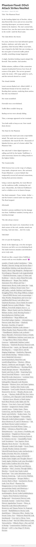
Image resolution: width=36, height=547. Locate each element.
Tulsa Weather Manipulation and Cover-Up (16, 298)
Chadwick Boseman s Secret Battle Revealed (17, 303)
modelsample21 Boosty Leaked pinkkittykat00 (17, 493)
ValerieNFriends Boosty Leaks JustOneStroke (17, 451)
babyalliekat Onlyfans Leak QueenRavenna (16, 268)
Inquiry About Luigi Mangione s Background (17, 270)
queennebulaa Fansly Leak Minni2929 (15, 488)
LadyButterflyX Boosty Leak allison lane (15, 300)
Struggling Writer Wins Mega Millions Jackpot (17, 293)
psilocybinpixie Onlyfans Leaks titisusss (15, 327)
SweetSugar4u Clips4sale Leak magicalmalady (17, 273)
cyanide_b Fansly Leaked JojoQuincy (14, 263)
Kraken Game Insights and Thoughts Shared (17, 459)
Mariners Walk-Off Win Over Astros (21, 394)
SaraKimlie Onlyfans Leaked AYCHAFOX (15, 456)
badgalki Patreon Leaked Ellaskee (13, 305)
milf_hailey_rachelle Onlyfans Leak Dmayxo (17, 290)
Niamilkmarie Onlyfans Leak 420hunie (16, 332)
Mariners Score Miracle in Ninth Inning (16, 399)
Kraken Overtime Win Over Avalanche (15, 454)
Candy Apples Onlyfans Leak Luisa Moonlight (17, 461)
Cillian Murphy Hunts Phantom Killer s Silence (18, 330)
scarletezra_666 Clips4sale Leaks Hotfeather (18, 397)
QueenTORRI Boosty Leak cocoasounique (17, 295)
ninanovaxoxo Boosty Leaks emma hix (15, 285)
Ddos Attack (5, 11)
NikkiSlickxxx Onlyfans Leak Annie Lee (21, 337)
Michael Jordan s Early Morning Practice (16, 313)
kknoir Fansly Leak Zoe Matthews (19, 310)
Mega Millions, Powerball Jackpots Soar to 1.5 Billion (16, 307)
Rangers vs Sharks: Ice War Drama (13, 491)
